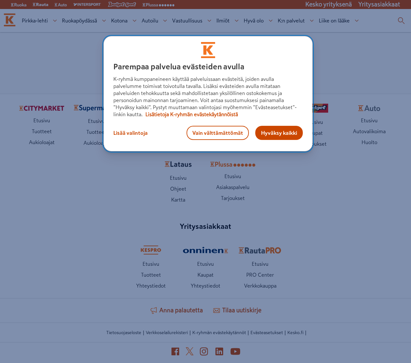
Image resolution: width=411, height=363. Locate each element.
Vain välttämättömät (217, 132)
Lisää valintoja (130, 132)
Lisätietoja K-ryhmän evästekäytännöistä (191, 114)
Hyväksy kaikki (279, 132)
